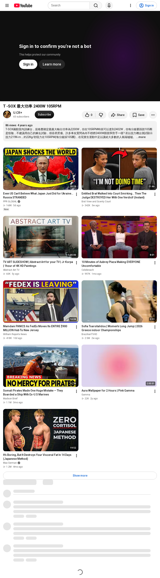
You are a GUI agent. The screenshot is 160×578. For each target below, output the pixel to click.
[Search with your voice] (109, 5)
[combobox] (70, 5)
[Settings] (130, 5)
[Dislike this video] (100, 115)
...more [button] (141, 137)
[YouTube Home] (23, 5)
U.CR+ (17, 113)
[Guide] (7, 5)
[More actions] (153, 115)
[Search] (96, 5)
